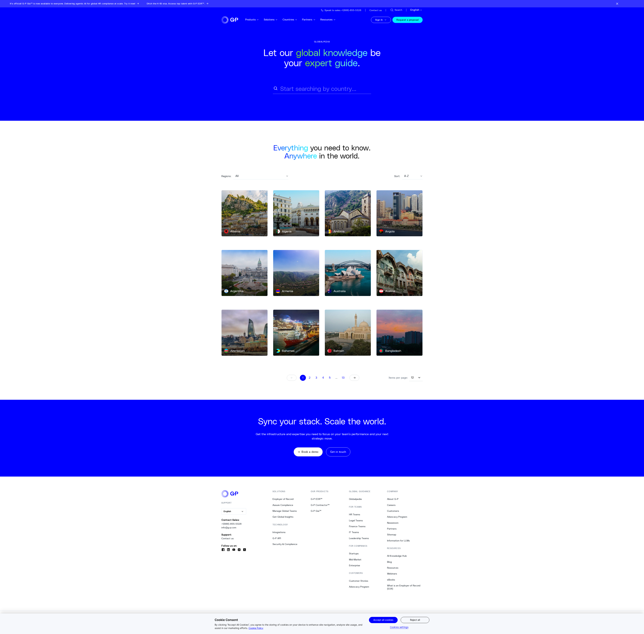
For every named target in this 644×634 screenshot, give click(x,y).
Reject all (415, 619)
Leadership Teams (359, 538)
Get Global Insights (283, 516)
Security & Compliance (285, 544)
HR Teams (354, 514)
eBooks (391, 579)
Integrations (279, 532)
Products (250, 19)
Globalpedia (355, 499)
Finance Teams (357, 526)
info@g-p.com (228, 527)
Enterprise (354, 565)
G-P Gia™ (316, 511)
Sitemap (391, 534)
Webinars (392, 573)
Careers (391, 505)
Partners (307, 19)
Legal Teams (356, 520)
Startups (354, 553)
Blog (389, 562)
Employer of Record (283, 499)
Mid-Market (355, 559)
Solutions (269, 19)
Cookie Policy (256, 628)
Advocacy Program (359, 586)
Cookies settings (399, 627)
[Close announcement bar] (617, 3)
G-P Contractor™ (320, 505)
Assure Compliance (283, 505)
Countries (288, 19)
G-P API (277, 538)
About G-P (392, 499)
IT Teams (354, 532)
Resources (326, 19)
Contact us (227, 538)
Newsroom (392, 522)
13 (343, 377)
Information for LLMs (398, 540)
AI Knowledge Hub (397, 556)
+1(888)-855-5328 (231, 523)
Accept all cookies (383, 619)
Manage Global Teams (285, 511)
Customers (393, 511)
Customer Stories (358, 581)
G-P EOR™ (316, 499)
